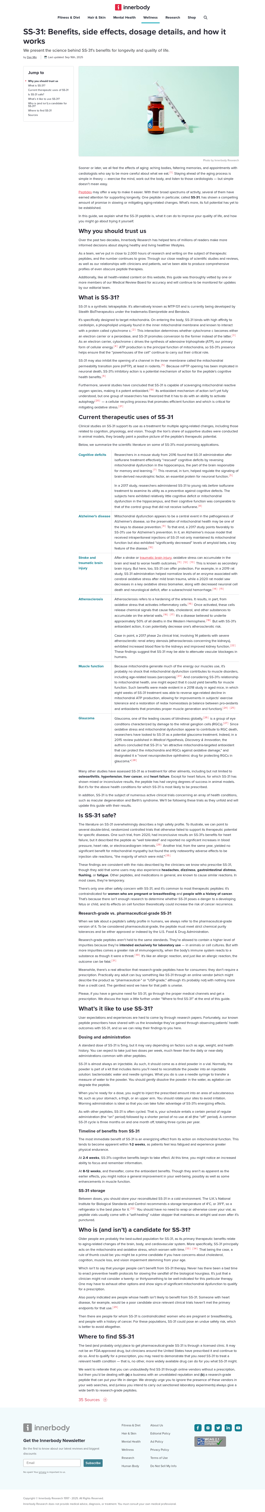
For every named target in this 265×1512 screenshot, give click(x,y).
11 (179, 562)
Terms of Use (159, 1458)
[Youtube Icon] (238, 1427)
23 (179, 676)
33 (187, 1248)
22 (232, 645)
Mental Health (131, 1442)
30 (137, 955)
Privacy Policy (159, 1450)
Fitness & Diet (131, 1425)
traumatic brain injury (155, 557)
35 (167, 855)
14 (215, 588)
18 (208, 620)
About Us (156, 1425)
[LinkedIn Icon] (228, 1427)
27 (225, 723)
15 (221, 588)
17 (172, 614)
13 (192, 562)
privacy (42, 1472)
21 (121, 406)
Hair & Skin (129, 1433)
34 (195, 1248)
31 (114, 960)
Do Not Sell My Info (163, 1466)
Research (128, 1458)
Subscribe (93, 1463)
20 (97, 400)
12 (185, 562)
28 (134, 760)
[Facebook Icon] (198, 1427)
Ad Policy (156, 1442)
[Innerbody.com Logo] (132, 7)
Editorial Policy (160, 1433)
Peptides (85, 192)
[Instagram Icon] (208, 1427)
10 (150, 547)
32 (132, 1208)
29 (158, 844)
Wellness (128, 1450)
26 (205, 717)
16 (190, 603)
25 (232, 707)
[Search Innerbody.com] (206, 17)
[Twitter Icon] (218, 1427)
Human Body (130, 1466)
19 (151, 389)
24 (225, 707)
